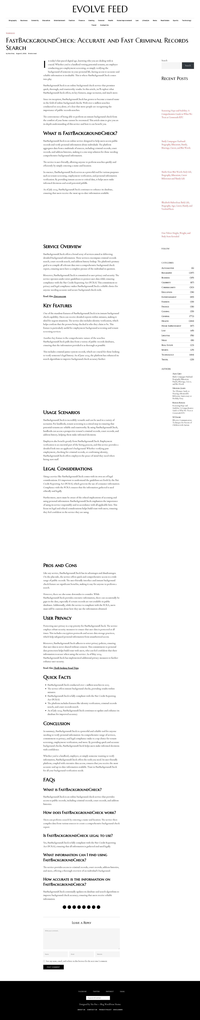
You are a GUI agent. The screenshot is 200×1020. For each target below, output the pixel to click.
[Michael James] (166, 391)
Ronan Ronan (179, 402)
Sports (175, 20)
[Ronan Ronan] (166, 405)
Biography (13, 20)
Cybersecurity (168, 287)
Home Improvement (124, 20)
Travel (93, 25)
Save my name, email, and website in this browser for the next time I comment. (76, 961)
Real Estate (165, 20)
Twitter (96, 991)
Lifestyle (145, 20)
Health (110, 20)
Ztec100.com (59, 296)
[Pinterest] (189, 9)
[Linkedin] (84, 907)
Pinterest (110, 991)
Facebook (82, 991)
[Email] (192, 9)
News (155, 20)
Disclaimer (118, 1009)
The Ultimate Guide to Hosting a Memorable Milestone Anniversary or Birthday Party (182, 395)
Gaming (91, 20)
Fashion (72, 20)
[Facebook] (183, 9)
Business (24, 20)
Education (46, 20)
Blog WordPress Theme (110, 1004)
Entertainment (59, 20)
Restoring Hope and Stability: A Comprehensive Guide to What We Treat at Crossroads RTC (177, 114)
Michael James (179, 388)
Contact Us (104, 25)
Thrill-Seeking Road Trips (66, 668)
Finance (82, 20)
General (101, 20)
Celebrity (35, 20)
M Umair (177, 417)
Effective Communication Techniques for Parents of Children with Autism (182, 422)
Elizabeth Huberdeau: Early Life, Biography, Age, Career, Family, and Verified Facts (177, 205)
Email (122, 991)
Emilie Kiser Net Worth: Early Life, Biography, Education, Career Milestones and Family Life (177, 175)
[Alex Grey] (166, 376)
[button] (112, 998)
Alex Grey (11, 53)
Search (164, 60)
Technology (186, 20)
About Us (81, 1009)
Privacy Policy (105, 1009)
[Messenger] (69, 907)
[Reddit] (93, 907)
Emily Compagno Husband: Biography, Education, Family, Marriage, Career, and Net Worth (176, 144)
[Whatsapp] (89, 907)
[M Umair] (166, 420)
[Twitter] (186, 9)
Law (137, 20)
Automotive (168, 268)
